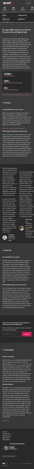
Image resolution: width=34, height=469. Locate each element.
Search (27, 334)
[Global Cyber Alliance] (10, 449)
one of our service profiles (21, 364)
